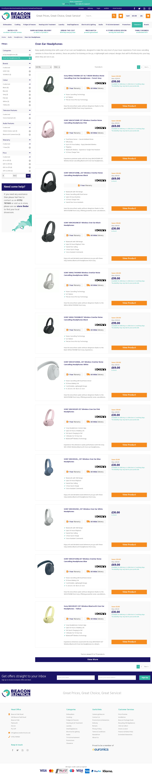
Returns (94, 726)
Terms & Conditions (98, 732)
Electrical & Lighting (73, 732)
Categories (7, 50)
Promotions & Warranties (100, 720)
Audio (68, 734)
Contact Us (96, 717)
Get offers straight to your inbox (24, 677)
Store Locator (123, 729)
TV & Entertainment (73, 737)
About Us (95, 737)
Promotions (70, 740)
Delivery (95, 723)
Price (5, 153)
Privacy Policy (97, 729)
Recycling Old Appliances (126, 723)
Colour (5, 80)
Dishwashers (70, 714)
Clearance (69, 743)
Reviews (81, 8)
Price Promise (122, 714)
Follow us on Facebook (134, 8)
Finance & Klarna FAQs (125, 732)
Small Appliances (71, 729)
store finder (23, 206)
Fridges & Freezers (72, 720)
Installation (122, 717)
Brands (5, 63)
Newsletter (96, 734)
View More (92, 659)
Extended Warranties (125, 734)
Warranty (6, 140)
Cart (128, 16)
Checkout (148, 16)
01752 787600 (15, 737)
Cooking (69, 717)
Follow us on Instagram (149, 8)
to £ (14, 176)
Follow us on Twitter (139, 8)
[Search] (114, 16)
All (30, 68)
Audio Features (8, 123)
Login (98, 8)
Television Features (10, 110)
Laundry (68, 726)
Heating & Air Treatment (74, 723)
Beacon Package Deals (125, 720)
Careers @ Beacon (98, 714)
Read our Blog (144, 8)
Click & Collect (123, 726)
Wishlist (106, 8)
